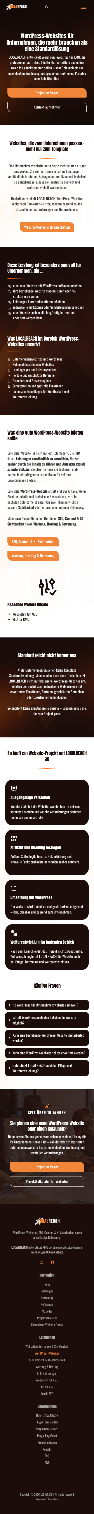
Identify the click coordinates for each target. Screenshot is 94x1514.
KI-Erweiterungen (47, 1373)
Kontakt (47, 1449)
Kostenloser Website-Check (47, 1324)
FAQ (47, 1455)
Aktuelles (47, 1311)
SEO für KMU (47, 1386)
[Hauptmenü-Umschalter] (83, 7)
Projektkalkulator (47, 1317)
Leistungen (47, 1290)
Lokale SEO (47, 1393)
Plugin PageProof (47, 1435)
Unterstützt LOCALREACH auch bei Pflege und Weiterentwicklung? (42, 1068)
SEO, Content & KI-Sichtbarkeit (47, 1359)
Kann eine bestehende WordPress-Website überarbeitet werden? (48, 1038)
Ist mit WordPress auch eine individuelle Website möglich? (44, 1020)
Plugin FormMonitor (47, 1421)
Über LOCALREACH (47, 1415)
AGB (47, 1462)
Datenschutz (53, 1499)
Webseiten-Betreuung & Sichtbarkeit (47, 1346)
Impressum (40, 1499)
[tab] (47, 1005)
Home (47, 1284)
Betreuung (47, 1297)
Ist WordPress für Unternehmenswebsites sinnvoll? (45, 1005)
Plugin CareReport (47, 1428)
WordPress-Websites (47, 1353)
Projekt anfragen (47, 1442)
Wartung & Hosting (47, 1366)
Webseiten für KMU (47, 1379)
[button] (47, 7)
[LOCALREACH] (16, 7)
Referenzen (47, 1304)
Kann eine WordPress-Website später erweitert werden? (48, 1052)
